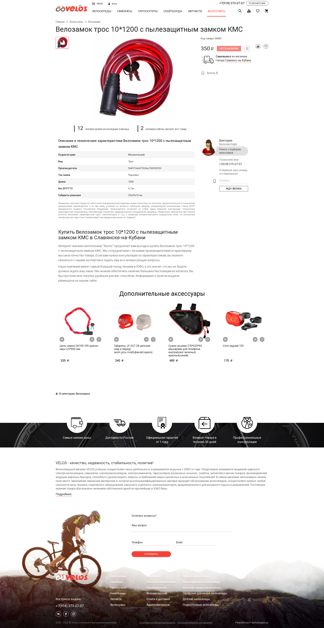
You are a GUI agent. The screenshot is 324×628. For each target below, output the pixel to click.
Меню (100, 4)
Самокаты (124, 11)
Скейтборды (173, 11)
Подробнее (64, 494)
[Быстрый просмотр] (62, 339)
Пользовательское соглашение (195, 622)
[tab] (62, 42)
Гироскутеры (148, 11)
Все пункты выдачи (68, 599)
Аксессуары (216, 11)
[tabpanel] (135, 79)
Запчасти (195, 11)
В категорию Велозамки (74, 393)
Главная (60, 21)
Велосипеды (101, 11)
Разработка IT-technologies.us (251, 622)
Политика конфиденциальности (157, 622)
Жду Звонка (233, 188)
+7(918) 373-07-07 (231, 3)
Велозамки (94, 21)
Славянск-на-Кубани (238, 60)
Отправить (151, 554)
